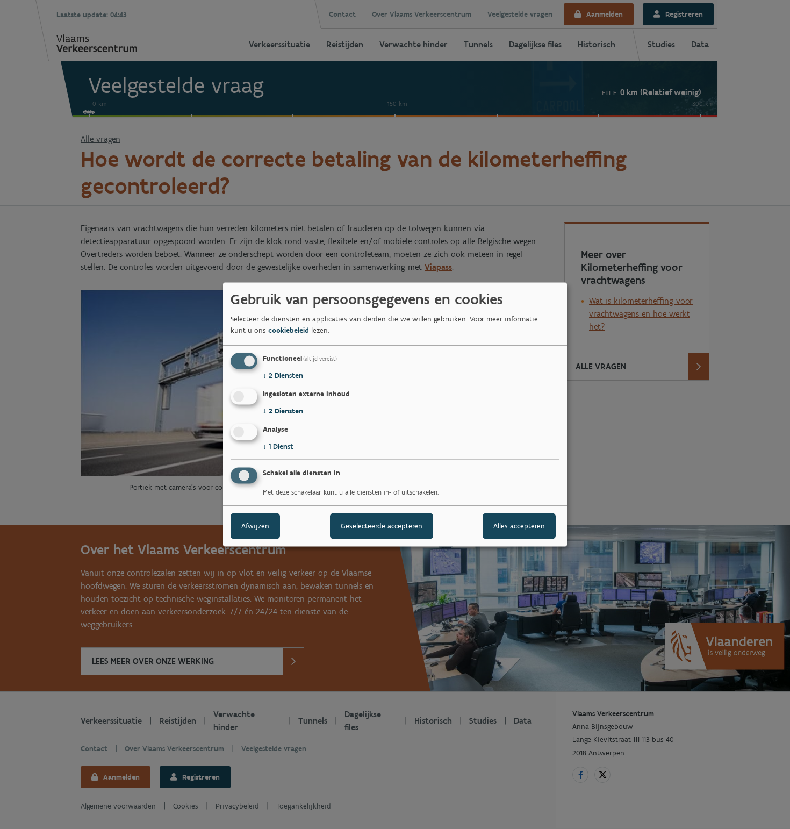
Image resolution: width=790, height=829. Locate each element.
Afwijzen (255, 525)
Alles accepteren (519, 525)
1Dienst (278, 446)
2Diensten (283, 375)
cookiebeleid (288, 330)
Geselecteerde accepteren (381, 525)
